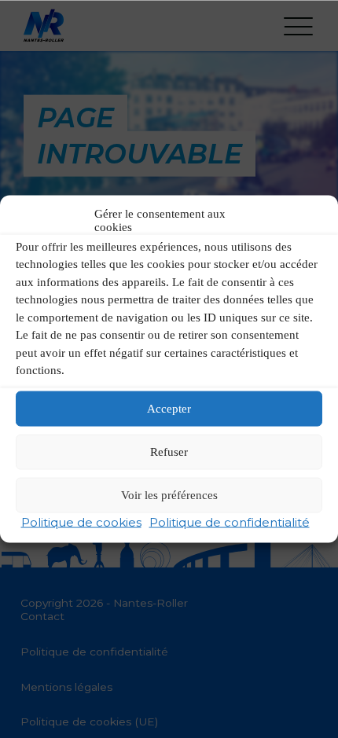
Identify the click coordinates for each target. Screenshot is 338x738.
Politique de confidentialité (229, 521)
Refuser (169, 452)
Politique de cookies (81, 521)
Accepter (169, 408)
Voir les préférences (169, 495)
